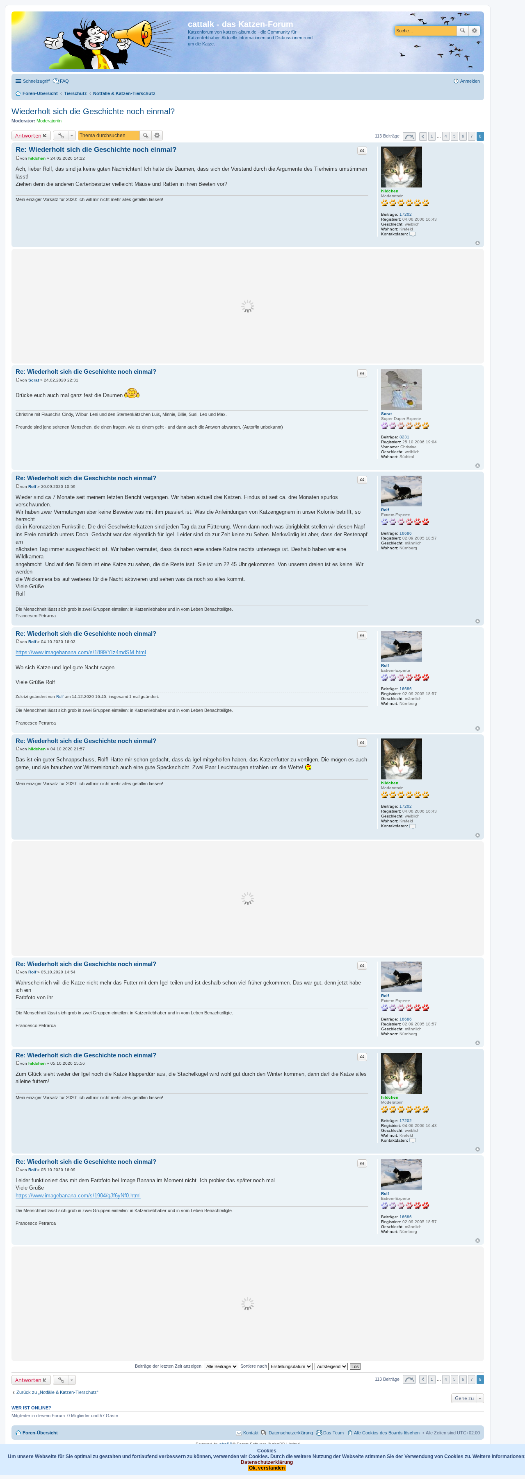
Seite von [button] (409, 136)
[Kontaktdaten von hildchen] (412, 234)
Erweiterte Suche (474, 31)
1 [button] (432, 136)
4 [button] (446, 136)
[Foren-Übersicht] (101, 42)
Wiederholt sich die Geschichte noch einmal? (93, 111)
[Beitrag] (18, 158)
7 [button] (471, 136)
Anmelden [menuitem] (470, 81)
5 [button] (454, 136)
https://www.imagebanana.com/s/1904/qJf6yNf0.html (78, 1195)
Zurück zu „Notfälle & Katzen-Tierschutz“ (57, 1392)
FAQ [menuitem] (64, 81)
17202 (405, 214)
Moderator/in (49, 120)
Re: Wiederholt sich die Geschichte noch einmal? (96, 150)
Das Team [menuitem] (333, 1432)
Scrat (386, 413)
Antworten (28, 135)
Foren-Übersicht (40, 1432)
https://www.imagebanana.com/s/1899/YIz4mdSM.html (81, 652)
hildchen (389, 191)
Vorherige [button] (423, 136)
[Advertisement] (248, 306)
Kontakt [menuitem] (250, 1432)
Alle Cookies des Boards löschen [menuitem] (387, 1432)
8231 (404, 437)
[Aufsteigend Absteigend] (332, 1366)
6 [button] (463, 136)
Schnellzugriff (36, 81)
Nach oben (477, 243)
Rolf (385, 510)
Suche (463, 31)
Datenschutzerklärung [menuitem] (291, 1432)
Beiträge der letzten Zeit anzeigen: (169, 1366)
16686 (405, 533)
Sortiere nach (254, 1366)
